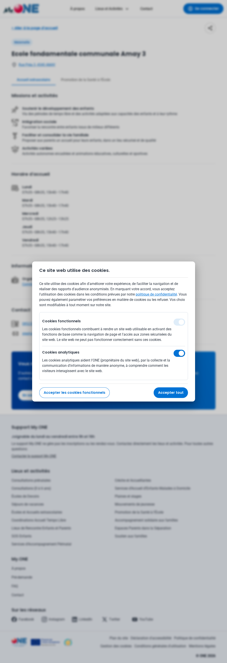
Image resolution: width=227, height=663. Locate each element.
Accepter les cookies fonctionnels (74, 392)
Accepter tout (171, 392)
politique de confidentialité (156, 294)
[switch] (179, 353)
